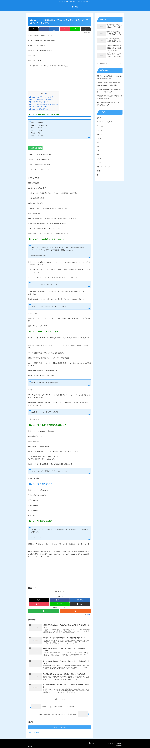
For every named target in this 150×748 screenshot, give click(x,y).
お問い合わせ (119, 743)
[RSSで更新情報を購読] (75, 611)
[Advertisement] (59, 80)
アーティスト (101, 126)
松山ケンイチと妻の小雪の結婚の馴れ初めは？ (43, 104)
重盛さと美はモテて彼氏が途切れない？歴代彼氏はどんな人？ (109, 104)
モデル (99, 138)
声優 (98, 150)
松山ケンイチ (37, 587)
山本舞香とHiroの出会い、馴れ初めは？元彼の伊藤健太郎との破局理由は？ (109, 84)
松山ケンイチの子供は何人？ (38, 106)
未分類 (99, 163)
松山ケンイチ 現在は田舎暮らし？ (40, 109)
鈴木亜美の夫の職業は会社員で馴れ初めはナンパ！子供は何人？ (109, 90)
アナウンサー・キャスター (105, 122)
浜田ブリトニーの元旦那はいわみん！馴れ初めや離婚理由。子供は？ (109, 77)
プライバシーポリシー (108, 743)
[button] (86, 29)
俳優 (31, 587)
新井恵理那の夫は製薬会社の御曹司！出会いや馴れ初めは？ (109, 97)
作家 (98, 142)
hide (45, 93)
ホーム (92, 743)
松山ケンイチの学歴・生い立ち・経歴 (41, 97)
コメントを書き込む (60, 727)
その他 (99, 118)
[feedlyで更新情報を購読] (43, 611)
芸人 (98, 175)
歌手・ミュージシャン (104, 167)
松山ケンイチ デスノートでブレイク (40, 102)
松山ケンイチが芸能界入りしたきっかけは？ (43, 99)
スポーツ (99, 130)
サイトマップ (98, 743)
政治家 (99, 158)
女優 (98, 154)
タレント (99, 134)
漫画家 (99, 171)
